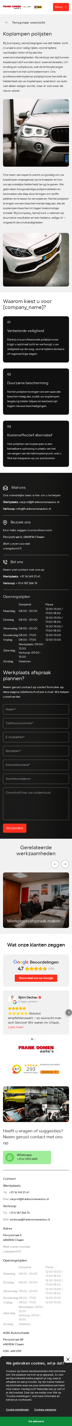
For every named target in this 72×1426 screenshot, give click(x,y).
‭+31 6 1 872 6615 (27, 1159)
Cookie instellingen (17, 1409)
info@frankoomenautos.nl (33, 509)
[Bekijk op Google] (12, 999)
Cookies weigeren (45, 1409)
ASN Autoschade (16, 1332)
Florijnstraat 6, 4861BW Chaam (24, 537)
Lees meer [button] (16, 1027)
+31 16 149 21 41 (29, 576)
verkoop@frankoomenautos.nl (30, 1219)
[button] (3, 1012)
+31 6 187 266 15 (26, 583)
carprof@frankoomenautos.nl (39, 502)
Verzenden (14, 828)
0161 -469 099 (12, 1351)
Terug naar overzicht (28, 22)
